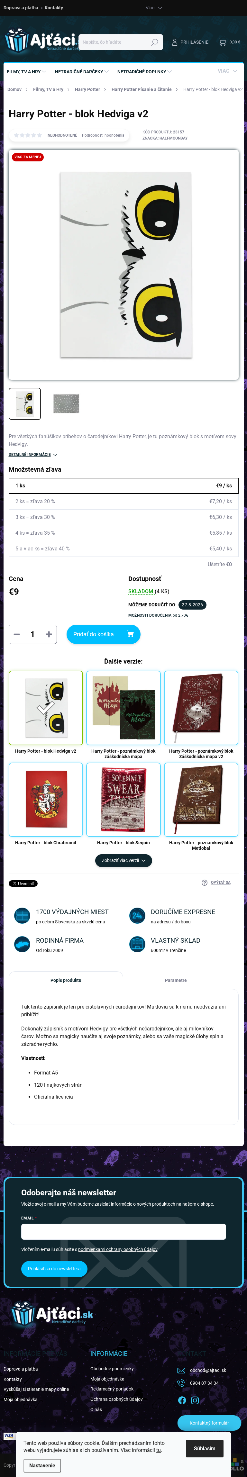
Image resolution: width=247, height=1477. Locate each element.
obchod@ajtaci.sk (208, 1370)
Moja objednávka (21, 1399)
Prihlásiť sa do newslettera (54, 1268)
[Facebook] (182, 1399)
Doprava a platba (21, 7)
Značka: (165, 138)
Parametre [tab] (176, 980)
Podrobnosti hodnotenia (103, 135)
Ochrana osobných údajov (116, 1399)
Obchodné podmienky (112, 1368)
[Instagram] (195, 1399)
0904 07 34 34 (204, 1383)
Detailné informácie (30, 454)
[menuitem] (27, 72)
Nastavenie (42, 1466)
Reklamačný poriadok (111, 1388)
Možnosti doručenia (158, 615)
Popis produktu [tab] (65, 980)
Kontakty (54, 7)
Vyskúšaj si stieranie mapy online (36, 1389)
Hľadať (154, 42)
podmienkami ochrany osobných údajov (118, 1249)
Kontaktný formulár (209, 1423)
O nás (96, 1409)
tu (158, 1450)
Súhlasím (204, 1448)
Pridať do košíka (93, 634)
